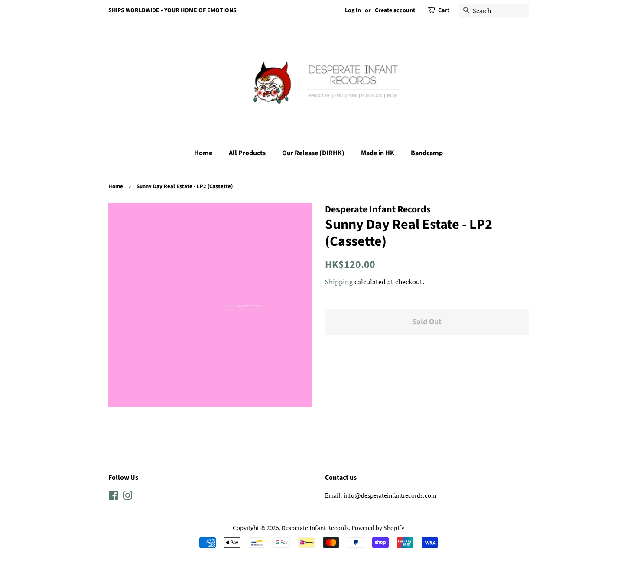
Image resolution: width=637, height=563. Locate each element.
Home (203, 153)
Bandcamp (427, 153)
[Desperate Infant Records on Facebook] (113, 497)
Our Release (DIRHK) (313, 153)
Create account (395, 10)
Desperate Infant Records (315, 528)
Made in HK (377, 153)
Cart (443, 10)
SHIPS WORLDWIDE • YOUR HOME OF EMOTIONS (172, 10)
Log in (353, 10)
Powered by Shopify (377, 528)
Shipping (339, 281)
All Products (247, 153)
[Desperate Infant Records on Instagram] (127, 497)
